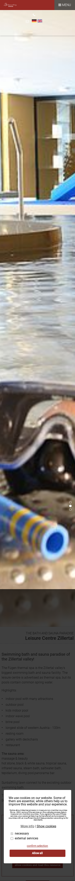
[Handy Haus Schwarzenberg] (34, 13)
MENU (66, 5)
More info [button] (27, 826)
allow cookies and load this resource (37, 865)
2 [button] (71, 507)
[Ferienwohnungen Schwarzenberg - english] (39, 20)
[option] (37, 318)
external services (26, 838)
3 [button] (71, 510)
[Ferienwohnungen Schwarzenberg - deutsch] (34, 20)
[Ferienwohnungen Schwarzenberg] (10, 9)
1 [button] (71, 503)
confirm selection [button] (37, 846)
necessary (22, 833)
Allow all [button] (37, 853)
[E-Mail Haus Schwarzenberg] (28, 21)
